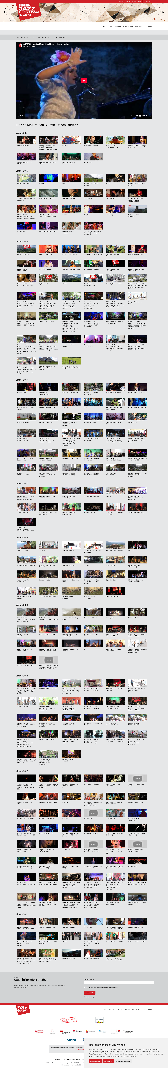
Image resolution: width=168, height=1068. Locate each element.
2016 (39, 37)
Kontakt (128, 1)
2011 (65, 37)
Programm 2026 (127, 26)
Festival (110, 26)
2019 (23, 37)
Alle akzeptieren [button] (95, 1061)
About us (121, 1)
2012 (60, 37)
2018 (28, 37)
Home (103, 26)
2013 (55, 37)
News (136, 26)
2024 (18, 37)
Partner (149, 26)
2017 (34, 37)
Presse (139, 1)
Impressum (58, 1059)
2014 (49, 37)
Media (141, 26)
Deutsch (147, 1)
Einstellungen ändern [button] (123, 1061)
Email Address (89, 979)
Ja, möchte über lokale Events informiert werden (102, 987)
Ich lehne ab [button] (108, 1061)
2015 (44, 37)
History (134, 1)
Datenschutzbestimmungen (72, 1059)
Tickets (118, 26)
